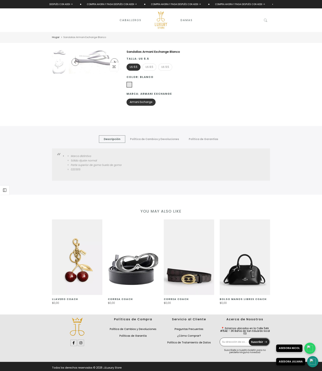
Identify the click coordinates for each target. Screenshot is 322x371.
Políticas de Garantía (133, 336)
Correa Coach (120, 299)
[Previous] (75, 62)
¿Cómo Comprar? (189, 336)
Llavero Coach (65, 299)
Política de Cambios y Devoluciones (154, 139)
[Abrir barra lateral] (4, 190)
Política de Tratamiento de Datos (189, 342)
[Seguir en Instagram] (81, 343)
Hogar (56, 37)
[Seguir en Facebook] (73, 343)
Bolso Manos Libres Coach (243, 299)
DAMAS (187, 20)
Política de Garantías (203, 139)
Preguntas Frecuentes (189, 329)
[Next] (114, 62)
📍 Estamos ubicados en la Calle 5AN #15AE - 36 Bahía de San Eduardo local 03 (245, 331)
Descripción (112, 139)
